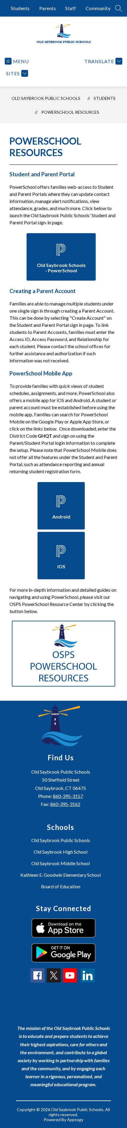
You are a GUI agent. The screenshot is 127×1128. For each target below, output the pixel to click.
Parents (47, 8)
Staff (70, 8)
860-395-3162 (65, 804)
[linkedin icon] (88, 980)
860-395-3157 (68, 796)
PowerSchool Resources (70, 112)
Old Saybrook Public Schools (46, 98)
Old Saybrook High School (60, 852)
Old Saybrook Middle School (60, 863)
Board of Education (60, 886)
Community (98, 8)
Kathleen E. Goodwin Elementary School (60, 875)
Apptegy (75, 1119)
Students (20, 8)
